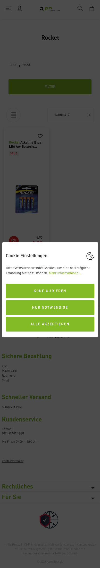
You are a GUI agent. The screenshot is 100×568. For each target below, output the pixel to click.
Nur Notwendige (50, 307)
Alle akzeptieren (50, 324)
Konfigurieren (50, 291)
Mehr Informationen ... (65, 273)
